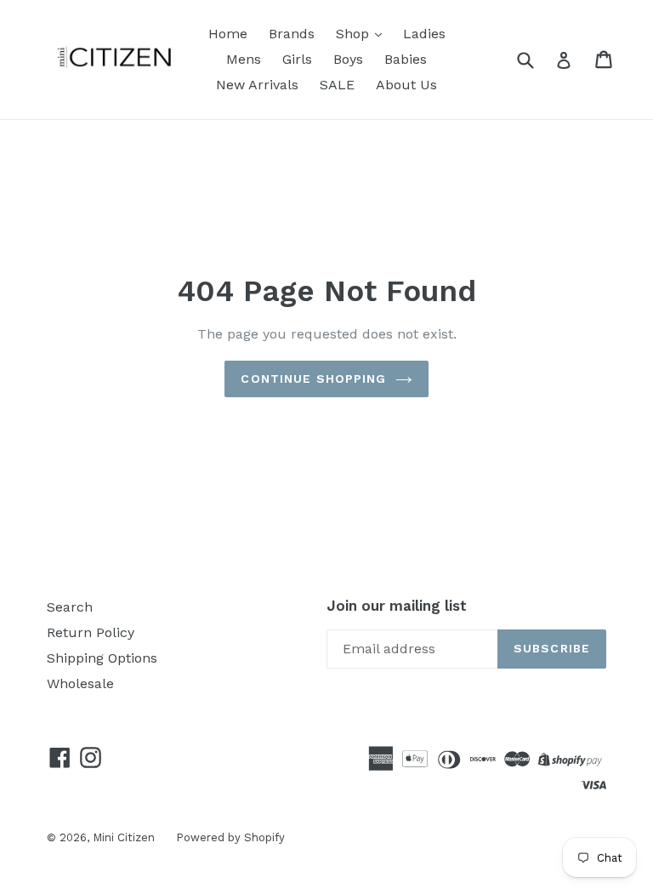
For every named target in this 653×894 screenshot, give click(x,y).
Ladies (424, 34)
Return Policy (90, 632)
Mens (243, 59)
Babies (405, 59)
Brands (292, 34)
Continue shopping (313, 378)
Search (70, 607)
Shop (354, 34)
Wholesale (80, 683)
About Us (406, 85)
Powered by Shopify (230, 837)
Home (227, 34)
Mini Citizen (124, 837)
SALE (337, 85)
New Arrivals (257, 85)
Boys (348, 59)
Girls (297, 59)
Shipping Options (102, 658)
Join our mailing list (396, 605)
